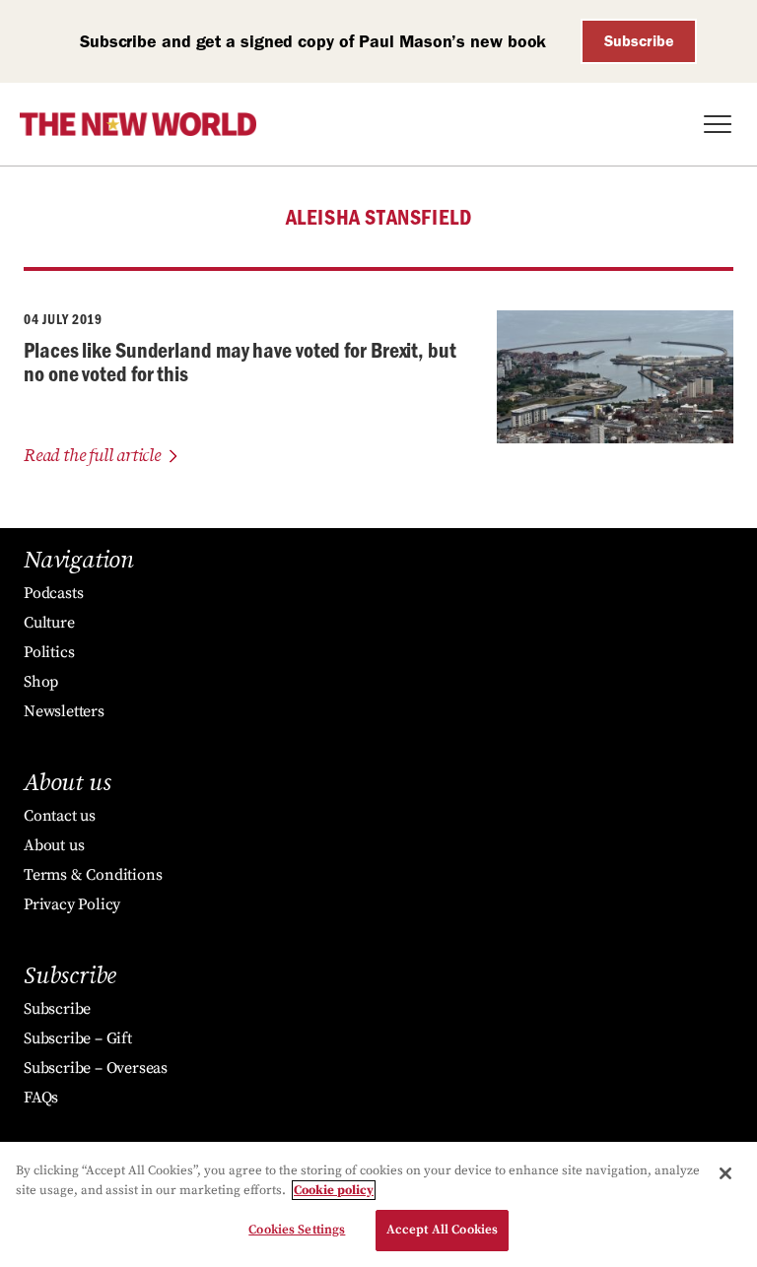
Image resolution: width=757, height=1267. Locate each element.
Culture (49, 623)
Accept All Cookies (442, 1229)
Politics (49, 652)
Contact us (60, 816)
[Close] (725, 1173)
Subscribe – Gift (78, 1038)
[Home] (138, 124)
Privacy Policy (72, 904)
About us (54, 845)
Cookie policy (334, 1190)
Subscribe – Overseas (96, 1068)
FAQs (41, 1097)
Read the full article (92, 455)
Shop (41, 682)
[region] (378, 1204)
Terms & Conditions (93, 875)
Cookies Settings (296, 1229)
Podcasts (53, 593)
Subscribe (639, 41)
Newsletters (64, 711)
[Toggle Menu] (717, 124)
